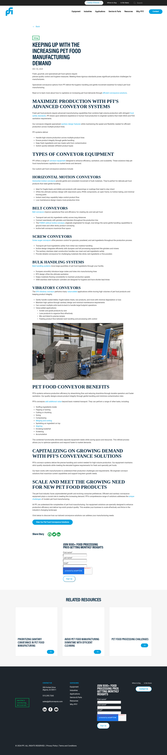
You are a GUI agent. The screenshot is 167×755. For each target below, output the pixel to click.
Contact (156, 12)
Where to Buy (112, 3)
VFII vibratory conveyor (45, 292)
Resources (128, 12)
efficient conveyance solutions (115, 93)
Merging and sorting (44, 421)
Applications (100, 12)
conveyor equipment (57, 161)
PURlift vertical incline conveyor (51, 223)
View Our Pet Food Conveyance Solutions (52, 522)
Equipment (76, 12)
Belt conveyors (38, 212)
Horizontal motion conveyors (43, 181)
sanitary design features (71, 124)
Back (38, 26)
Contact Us (143, 689)
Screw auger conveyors (41, 240)
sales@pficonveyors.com (53, 701)
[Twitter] (54, 534)
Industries (88, 12)
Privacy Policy (52, 746)
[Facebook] (50, 534)
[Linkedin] (59, 534)
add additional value (53, 401)
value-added (72, 292)
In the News (125, 3)
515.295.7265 (48, 696)
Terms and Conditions (68, 746)
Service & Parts (115, 12)
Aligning (39, 426)
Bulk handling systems (41, 266)
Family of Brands (93, 3)
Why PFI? (140, 12)
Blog (36, 38)
